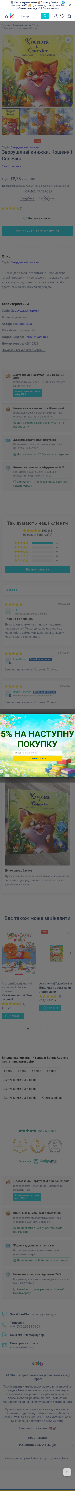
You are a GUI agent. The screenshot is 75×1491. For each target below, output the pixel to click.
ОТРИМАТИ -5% (37, 758)
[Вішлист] (62, 16)
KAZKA (12, 15)
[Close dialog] (71, 717)
